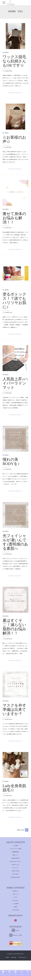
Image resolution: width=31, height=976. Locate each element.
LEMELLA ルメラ (15, 864)
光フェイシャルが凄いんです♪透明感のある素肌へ (15, 542)
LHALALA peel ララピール (15, 861)
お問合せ (15, 906)
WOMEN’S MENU (15, 870)
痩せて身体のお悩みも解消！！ (14, 218)
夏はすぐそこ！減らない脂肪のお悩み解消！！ (14, 626)
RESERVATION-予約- (15, 877)
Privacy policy (15, 900)
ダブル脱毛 (15, 845)
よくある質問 (15, 903)
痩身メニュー (15, 855)
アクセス (15, 897)
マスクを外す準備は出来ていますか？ (14, 709)
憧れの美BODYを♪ (11, 461)
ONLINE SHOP (15, 910)
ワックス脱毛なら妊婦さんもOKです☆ (14, 61)
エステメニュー (15, 867)
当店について (15, 894)
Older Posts (20, 830)
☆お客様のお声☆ (14, 139)
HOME (7, 957)
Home (12, 11)
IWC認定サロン (15, 890)
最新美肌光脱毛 (15, 851)
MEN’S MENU (15, 874)
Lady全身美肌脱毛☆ (14, 788)
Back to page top (22, 957)
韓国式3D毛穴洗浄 (15, 858)
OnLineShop (13, 957)
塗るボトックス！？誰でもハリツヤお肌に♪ (14, 300)
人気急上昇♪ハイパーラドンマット (15, 383)
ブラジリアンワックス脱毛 (15, 848)
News (6, 52)
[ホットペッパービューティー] (15, 920)
